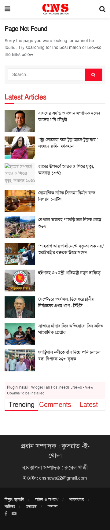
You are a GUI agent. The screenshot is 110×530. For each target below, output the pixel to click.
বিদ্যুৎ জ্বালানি (14, 499)
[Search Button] (93, 75)
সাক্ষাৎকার (76, 499)
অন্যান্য (52, 506)
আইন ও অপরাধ (46, 499)
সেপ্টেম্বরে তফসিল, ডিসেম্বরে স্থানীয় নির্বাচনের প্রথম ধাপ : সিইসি (66, 302)
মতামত (31, 506)
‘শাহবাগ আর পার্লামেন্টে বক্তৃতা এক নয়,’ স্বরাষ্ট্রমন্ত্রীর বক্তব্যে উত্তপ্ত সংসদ (71, 249)
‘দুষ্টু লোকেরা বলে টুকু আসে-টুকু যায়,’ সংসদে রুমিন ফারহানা (68, 142)
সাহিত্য (10, 506)
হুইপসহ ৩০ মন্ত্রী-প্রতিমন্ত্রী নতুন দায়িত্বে (69, 273)
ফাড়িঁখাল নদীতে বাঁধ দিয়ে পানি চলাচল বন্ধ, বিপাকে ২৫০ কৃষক (69, 355)
